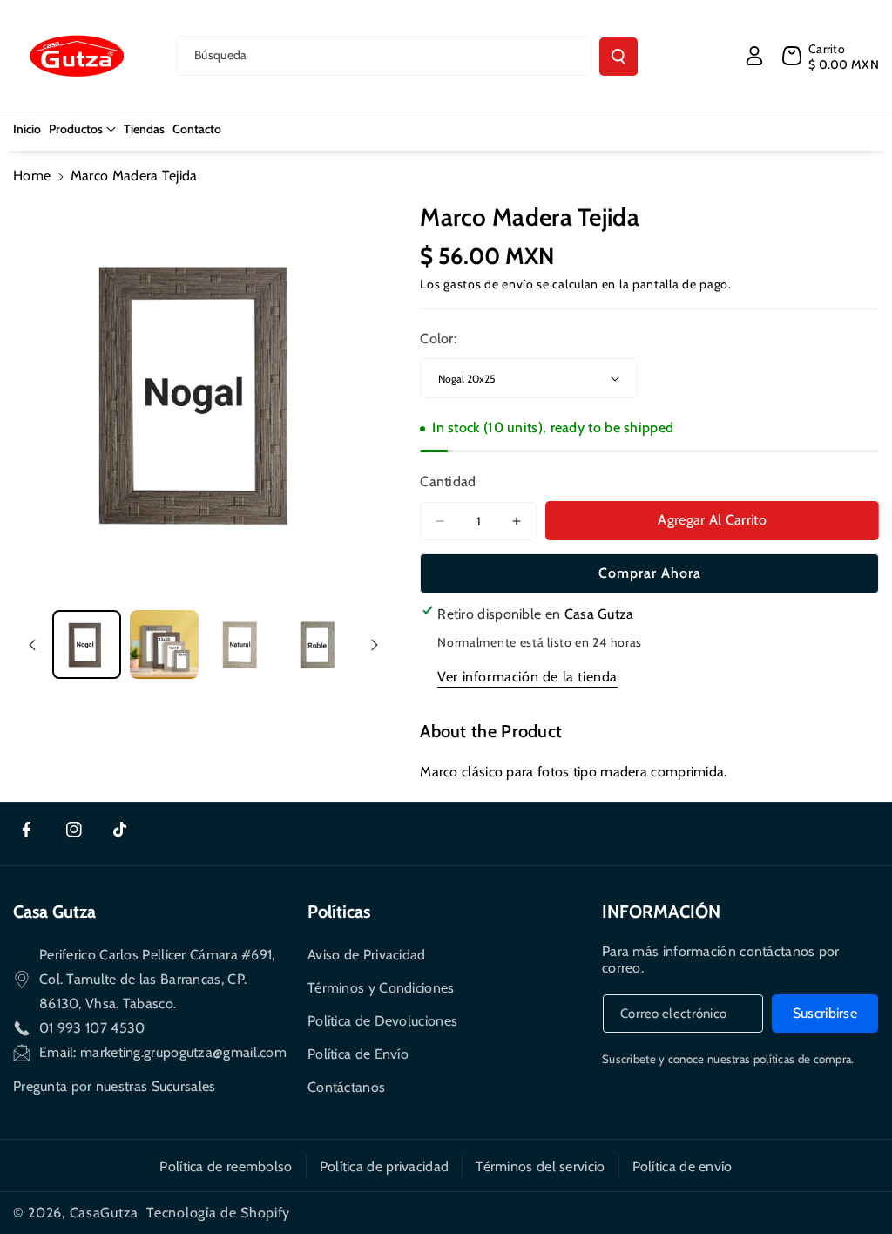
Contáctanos (346, 1087)
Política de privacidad (384, 1166)
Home (32, 175)
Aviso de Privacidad (366, 954)
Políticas (338, 911)
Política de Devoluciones (382, 1021)
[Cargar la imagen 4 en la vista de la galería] (319, 644)
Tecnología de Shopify (218, 1212)
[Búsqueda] (618, 56)
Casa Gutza (54, 911)
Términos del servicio (540, 1166)
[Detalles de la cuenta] (754, 56)
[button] (82, 129)
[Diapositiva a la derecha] (374, 645)
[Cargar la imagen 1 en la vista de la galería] (86, 644)
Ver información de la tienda (527, 676)
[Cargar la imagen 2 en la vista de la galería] (164, 644)
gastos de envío (488, 284)
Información (661, 911)
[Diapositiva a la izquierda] (32, 645)
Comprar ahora (649, 573)
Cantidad (448, 481)
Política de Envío (358, 1054)
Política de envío (682, 1166)
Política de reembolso (225, 1166)
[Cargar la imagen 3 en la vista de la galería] (241, 644)
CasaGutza (104, 1212)
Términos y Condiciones (381, 988)
